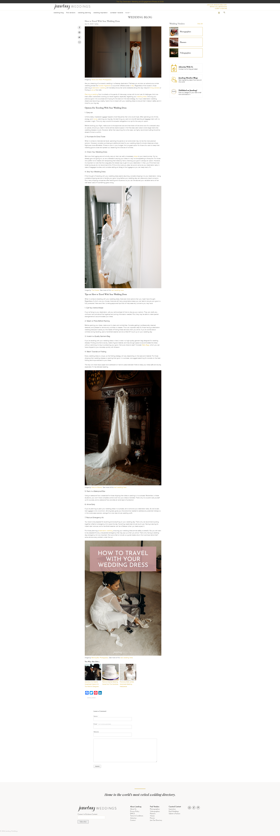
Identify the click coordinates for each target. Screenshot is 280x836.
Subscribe (83, 822)
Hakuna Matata (96, 487)
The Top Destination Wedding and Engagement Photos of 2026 (140, 2)
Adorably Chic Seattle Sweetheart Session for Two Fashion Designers (92, 684)
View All (200, 24)
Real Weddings (174, 811)
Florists (152, 818)
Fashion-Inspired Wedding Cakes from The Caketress (110, 683)
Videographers (155, 811)
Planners (153, 814)
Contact (133, 820)
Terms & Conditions (136, 816)
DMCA (132, 814)
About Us (133, 809)
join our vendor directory (217, 5)
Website (96, 732)
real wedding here (117, 290)
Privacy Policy (134, 811)
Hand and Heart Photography (101, 80)
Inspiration (172, 809)
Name (96, 716)
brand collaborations (218, 7)
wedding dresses (91, 697)
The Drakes (95, 290)
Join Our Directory (156, 820)
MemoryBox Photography (99, 658)
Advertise (133, 818)
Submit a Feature (174, 814)
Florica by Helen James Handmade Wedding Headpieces (127, 684)
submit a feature (221, 8)
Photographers (155, 809)
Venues (152, 816)
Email (102, 724)
